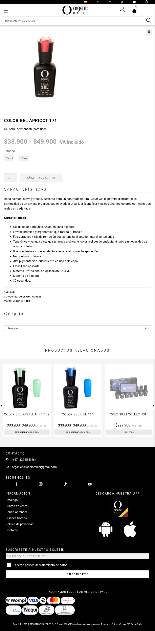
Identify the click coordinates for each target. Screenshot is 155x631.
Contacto (12, 530)
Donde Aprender (16, 512)
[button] (149, 32)
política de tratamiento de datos (46, 565)
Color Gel (24, 296)
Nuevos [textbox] (76, 328)
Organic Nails (21, 300)
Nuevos (36, 296)
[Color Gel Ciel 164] (36, 388)
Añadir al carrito (41, 178)
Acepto (41, 565)
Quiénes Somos (16, 518)
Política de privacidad (20, 524)
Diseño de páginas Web (112, 624)
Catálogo (12, 500)
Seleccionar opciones (37, 432)
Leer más (88, 432)
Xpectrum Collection (87, 414)
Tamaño (9, 151)
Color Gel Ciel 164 (36, 414)
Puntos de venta (16, 506)
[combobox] (77, 328)
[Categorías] (5, 10)
